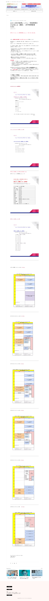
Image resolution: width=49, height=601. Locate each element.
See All (41, 568)
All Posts (8, 15)
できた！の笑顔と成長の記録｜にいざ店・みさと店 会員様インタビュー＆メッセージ (12, 578)
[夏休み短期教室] (36, 573)
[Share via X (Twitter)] (12, 563)
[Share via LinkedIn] (14, 563)
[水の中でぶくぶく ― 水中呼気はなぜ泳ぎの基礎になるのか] (24, 573)
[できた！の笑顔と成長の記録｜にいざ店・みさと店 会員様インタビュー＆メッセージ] (12, 573)
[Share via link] (16, 563)
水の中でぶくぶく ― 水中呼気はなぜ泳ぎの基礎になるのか (24, 578)
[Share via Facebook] (10, 563)
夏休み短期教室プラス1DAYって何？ (36, 578)
